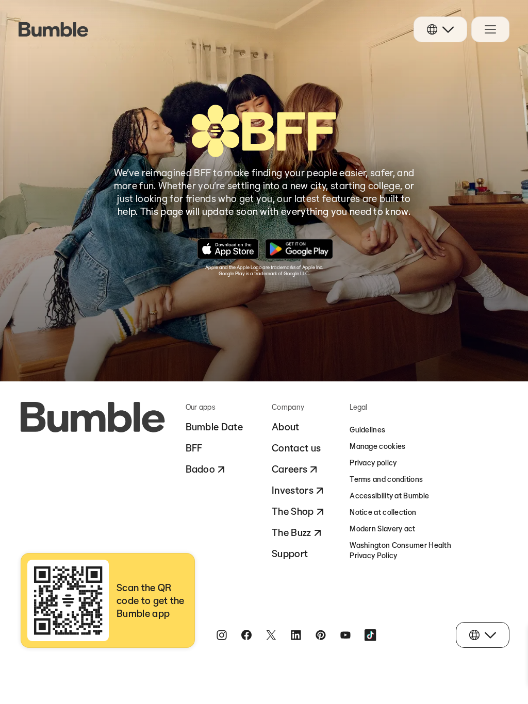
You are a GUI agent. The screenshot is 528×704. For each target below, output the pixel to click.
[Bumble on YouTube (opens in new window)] (345, 635)
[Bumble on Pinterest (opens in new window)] (321, 635)
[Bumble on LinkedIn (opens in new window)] (296, 635)
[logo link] (53, 29)
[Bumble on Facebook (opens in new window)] (246, 635)
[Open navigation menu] (490, 29)
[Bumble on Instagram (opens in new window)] (222, 635)
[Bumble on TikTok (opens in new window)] (370, 635)
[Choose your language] (440, 29)
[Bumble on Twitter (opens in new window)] (271, 635)
